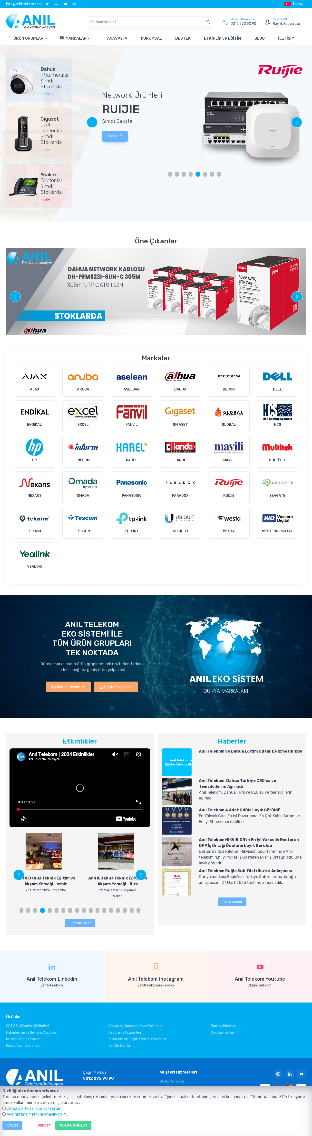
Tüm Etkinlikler (80, 923)
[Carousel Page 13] (104, 910)
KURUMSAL (151, 38)
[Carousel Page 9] (77, 910)
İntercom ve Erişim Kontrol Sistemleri (137, 1039)
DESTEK (183, 38)
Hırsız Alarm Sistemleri (23, 1046)
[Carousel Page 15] (118, 910)
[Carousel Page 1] (170, 174)
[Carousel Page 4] (191, 174)
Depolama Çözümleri (124, 1032)
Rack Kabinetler (223, 1026)
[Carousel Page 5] (197, 174)
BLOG (259, 38)
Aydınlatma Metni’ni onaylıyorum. (37, 1114)
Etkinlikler (80, 741)
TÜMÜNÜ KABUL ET (73, 1125)
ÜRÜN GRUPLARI (28, 38)
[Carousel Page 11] (91, 910)
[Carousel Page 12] (97, 910)
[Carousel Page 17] (132, 910)
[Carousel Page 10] (84, 910)
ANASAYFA (117, 38)
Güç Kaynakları (222, 1032)
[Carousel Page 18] (138, 910)
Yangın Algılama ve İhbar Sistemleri (135, 1026)
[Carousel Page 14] (111, 910)
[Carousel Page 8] (219, 174)
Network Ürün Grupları (23, 1039)
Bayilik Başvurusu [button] (118, 687)
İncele (113, 136)
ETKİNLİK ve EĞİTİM (222, 38)
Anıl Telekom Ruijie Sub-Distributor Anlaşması (245, 871)
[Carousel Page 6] (56, 910)
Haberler (232, 741)
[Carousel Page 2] (177, 174)
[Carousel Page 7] (212, 174)
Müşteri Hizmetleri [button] (70, 687)
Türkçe (297, 4)
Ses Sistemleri (119, 1046)
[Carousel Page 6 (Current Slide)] (204, 174)
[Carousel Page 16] (125, 910)
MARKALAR (76, 38)
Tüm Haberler (232, 902)
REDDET (44, 1125)
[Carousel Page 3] (184, 174)
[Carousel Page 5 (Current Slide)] (49, 910)
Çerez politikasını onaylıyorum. (34, 1108)
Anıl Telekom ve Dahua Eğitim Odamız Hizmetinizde (250, 751)
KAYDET (12, 1125)
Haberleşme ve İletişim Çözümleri (32, 1032)
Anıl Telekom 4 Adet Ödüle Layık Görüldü (240, 810)
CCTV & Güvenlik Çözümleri (27, 1026)
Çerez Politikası (172, 1081)
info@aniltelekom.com (24, 4)
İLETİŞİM (286, 38)
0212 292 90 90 (98, 1078)
